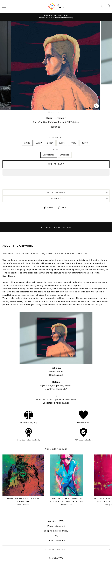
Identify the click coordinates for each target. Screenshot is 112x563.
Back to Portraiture (58, 227)
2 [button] (51, 112)
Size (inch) (56, 137)
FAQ (56, 536)
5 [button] (59, 112)
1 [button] (49, 112)
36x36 (62, 143)
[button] (56, 172)
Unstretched (49, 155)
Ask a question (56, 192)
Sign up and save (56, 549)
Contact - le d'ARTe (56, 540)
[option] (56, 16)
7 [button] (63, 112)
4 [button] (56, 112)
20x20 (39, 143)
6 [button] (61, 112)
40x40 (73, 143)
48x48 (85, 143)
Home (49, 118)
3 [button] (54, 112)
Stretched (64, 155)
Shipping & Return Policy (56, 531)
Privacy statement (56, 526)
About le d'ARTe (56, 521)
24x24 (50, 143)
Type (56, 149)
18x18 (27, 143)
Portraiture (59, 118)
